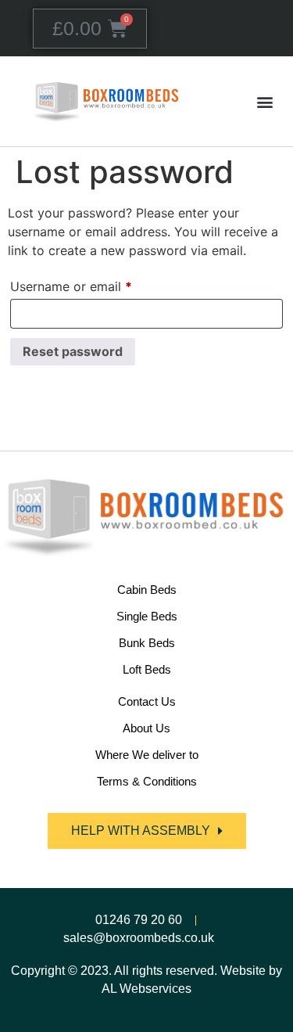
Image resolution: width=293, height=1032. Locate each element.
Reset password (73, 351)
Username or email (97, 284)
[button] (264, 101)
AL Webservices (146, 988)
